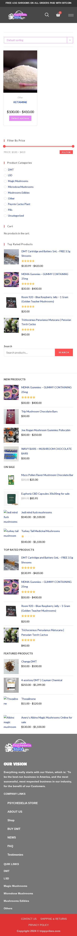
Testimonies (15, 854)
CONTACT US (29, 919)
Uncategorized (16, 215)
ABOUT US (14, 811)
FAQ (10, 846)
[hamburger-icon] (71, 15)
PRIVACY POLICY (38, 925)
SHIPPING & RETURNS (53, 919)
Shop (10, 820)
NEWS (11, 837)
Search (8, 346)
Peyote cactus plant (19, 204)
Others (8, 908)
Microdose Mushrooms (20, 186)
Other (20, 97)
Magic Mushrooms (18, 181)
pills (10, 209)
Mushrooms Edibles (19, 192)
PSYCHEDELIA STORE (22, 803)
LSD (10, 175)
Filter (66, 152)
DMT (11, 169)
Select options (20, 118)
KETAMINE (20, 102)
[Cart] (58, 15)
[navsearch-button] (47, 15)
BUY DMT (13, 828)
